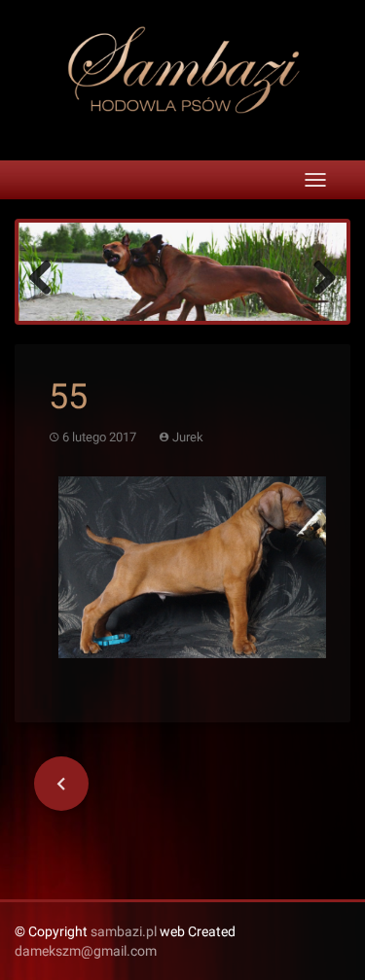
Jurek (187, 437)
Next (317, 276)
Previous (47, 276)
